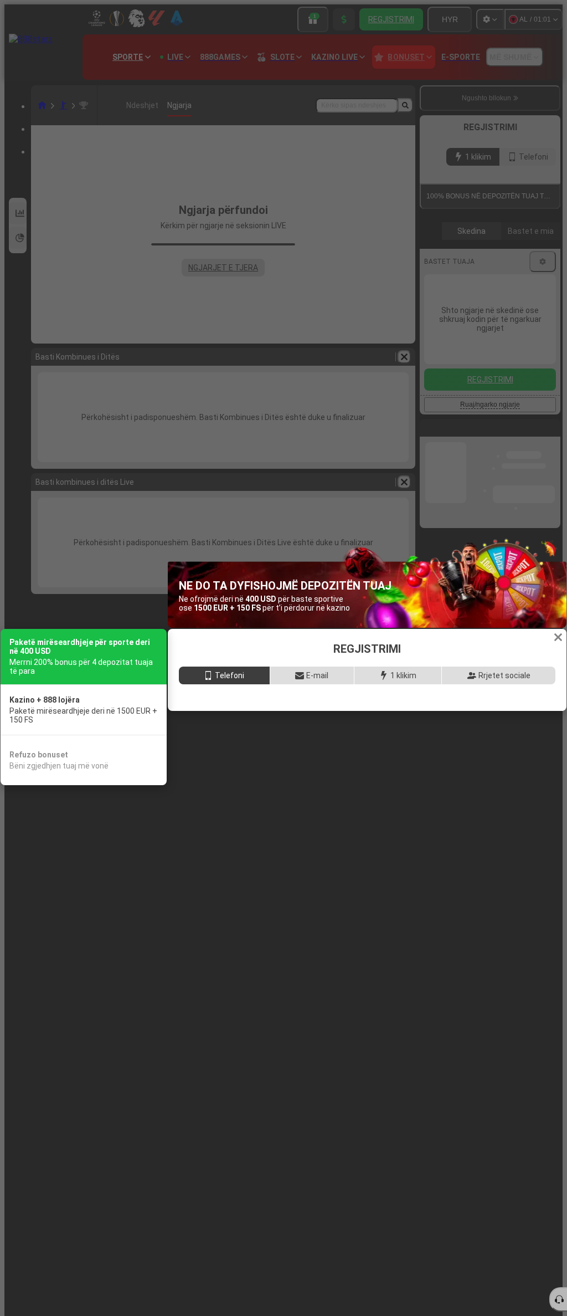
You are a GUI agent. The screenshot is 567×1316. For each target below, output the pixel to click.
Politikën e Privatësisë (502, 767)
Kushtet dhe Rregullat (423, 767)
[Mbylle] (558, 624)
